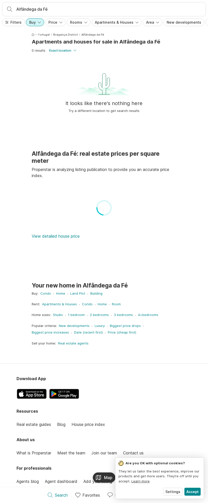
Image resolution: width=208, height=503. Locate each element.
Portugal (44, 34)
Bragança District (65, 34)
